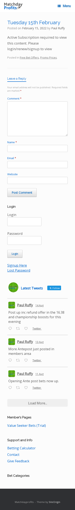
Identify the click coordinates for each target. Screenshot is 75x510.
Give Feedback (18, 461)
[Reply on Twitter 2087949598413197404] (11, 361)
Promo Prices (48, 57)
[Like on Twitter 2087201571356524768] (27, 388)
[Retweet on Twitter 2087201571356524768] (19, 388)
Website (12, 174)
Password (14, 233)
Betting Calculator (21, 448)
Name (12, 142)
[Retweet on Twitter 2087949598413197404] (19, 361)
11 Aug (39, 374)
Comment (14, 98)
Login (11, 214)
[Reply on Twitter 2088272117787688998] (11, 329)
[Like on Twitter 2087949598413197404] (27, 361)
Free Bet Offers (29, 57)
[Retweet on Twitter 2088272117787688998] (19, 329)
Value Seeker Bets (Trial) (26, 425)
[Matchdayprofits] (13, 6)
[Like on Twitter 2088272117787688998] (27, 329)
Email (11, 158)
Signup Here (17, 265)
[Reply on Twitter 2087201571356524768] (11, 388)
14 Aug (39, 305)
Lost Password (18, 270)
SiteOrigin (54, 502)
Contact (13, 454)
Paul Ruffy (58, 28)
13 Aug (39, 342)
